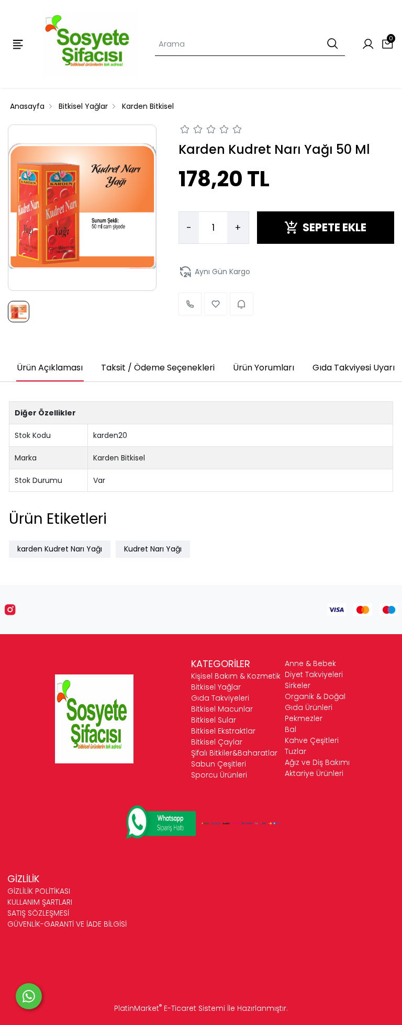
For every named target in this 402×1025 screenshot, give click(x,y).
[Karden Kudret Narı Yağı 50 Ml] (82, 207)
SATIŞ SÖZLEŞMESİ (38, 913)
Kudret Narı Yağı (153, 549)
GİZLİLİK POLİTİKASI (38, 891)
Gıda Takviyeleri (220, 698)
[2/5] (191, 131)
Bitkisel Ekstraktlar (223, 731)
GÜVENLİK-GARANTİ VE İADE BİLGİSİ (67, 924)
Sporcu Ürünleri (219, 775)
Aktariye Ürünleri (314, 773)
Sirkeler (297, 685)
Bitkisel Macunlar (222, 709)
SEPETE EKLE (334, 227)
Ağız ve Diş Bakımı (317, 762)
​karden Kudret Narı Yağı (59, 549)
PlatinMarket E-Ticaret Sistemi (169, 1008)
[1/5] (185, 131)
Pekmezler (303, 718)
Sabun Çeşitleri (218, 764)
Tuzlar (295, 751)
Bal (290, 729)
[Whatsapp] (29, 996)
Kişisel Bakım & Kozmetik (236, 676)
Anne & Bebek (310, 663)
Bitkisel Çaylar (216, 742)
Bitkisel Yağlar (216, 687)
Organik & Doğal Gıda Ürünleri (315, 702)
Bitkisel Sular (213, 720)
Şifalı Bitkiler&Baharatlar (234, 753)
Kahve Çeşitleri (312, 740)
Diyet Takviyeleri (314, 674)
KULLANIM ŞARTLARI (39, 902)
